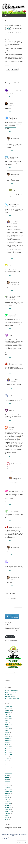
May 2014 (7, 779)
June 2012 (7, 817)
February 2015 (8, 767)
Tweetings (7, 680)
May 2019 (7, 722)
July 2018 (7, 726)
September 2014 (8, 773)
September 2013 (8, 791)
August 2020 (7, 712)
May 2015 (7, 760)
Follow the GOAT (9, 636)
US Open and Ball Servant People (12, 698)
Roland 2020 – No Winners (10, 692)
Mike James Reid (10, 298)
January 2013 (8, 803)
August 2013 (7, 793)
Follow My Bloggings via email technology (12, 623)
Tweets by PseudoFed (9, 683)
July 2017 (7, 730)
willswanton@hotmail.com (10, 127)
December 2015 (8, 748)
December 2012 (8, 805)
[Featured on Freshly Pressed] (12, 618)
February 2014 (8, 783)
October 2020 (8, 708)
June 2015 (7, 758)
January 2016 (8, 746)
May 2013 (7, 799)
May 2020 (7, 714)
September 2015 (8, 754)
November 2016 (8, 740)
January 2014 (8, 785)
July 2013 (7, 795)
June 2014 (7, 777)
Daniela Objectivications (10, 696)
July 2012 (7, 815)
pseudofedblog (15, 138)
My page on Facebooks (10, 673)
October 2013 (8, 789)
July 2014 (7, 775)
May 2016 (7, 744)
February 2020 (8, 716)
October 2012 (8, 809)
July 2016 (7, 742)
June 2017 (7, 732)
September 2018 (8, 724)
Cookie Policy (4, 838)
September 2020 (8, 710)
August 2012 (7, 813)
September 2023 (8, 706)
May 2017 (7, 734)
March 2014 (7, 781)
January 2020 (8, 718)
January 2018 (8, 728)
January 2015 (8, 769)
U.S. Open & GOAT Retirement (11, 690)
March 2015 (7, 765)
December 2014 (8, 771)
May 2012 (7, 819)
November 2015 (8, 750)
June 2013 (7, 797)
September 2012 (8, 811)
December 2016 (8, 738)
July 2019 (7, 720)
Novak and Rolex (8, 694)
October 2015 (8, 752)
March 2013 (7, 801)
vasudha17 (12, 427)
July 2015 (7, 756)
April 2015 (7, 763)
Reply (10, 96)
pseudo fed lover (13, 157)
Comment (18, 608)
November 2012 (8, 807)
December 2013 (8, 787)
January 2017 (8, 736)
